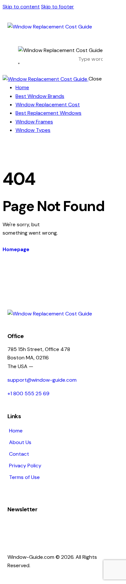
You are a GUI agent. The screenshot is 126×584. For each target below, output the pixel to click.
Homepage (16, 249)
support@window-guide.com (42, 380)
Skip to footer (57, 6)
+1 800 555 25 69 (28, 393)
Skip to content (21, 6)
